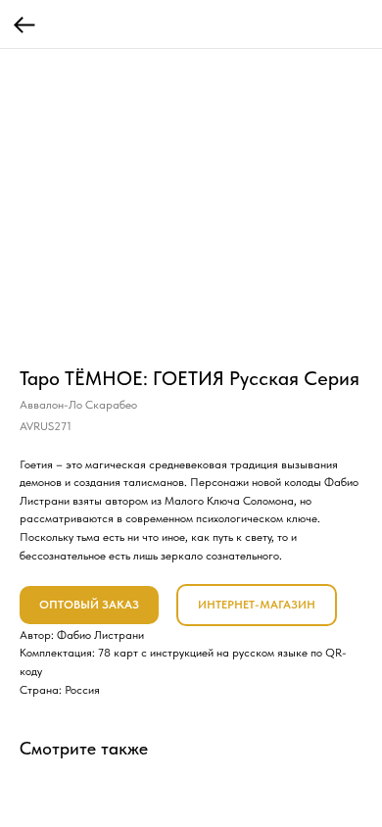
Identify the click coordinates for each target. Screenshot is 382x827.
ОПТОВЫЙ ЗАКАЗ (89, 604)
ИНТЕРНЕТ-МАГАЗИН (256, 604)
